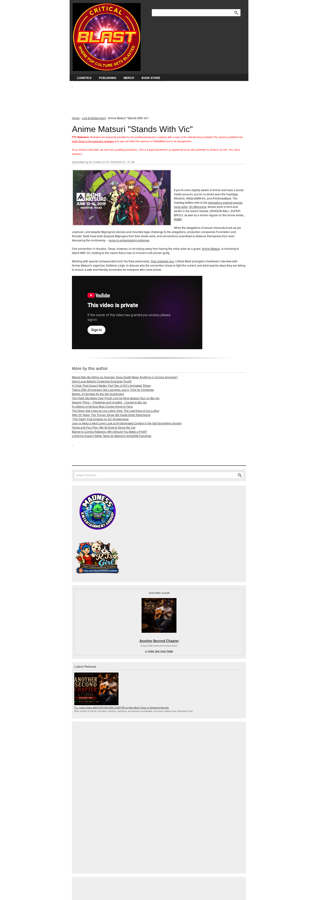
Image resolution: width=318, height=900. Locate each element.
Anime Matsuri (211, 248)
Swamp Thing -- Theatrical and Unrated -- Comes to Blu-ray (109, 402)
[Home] (107, 36)
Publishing (107, 78)
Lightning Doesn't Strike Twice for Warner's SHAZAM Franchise (111, 436)
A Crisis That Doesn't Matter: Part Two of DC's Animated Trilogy (111, 385)
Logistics (84, 78)
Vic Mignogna (197, 207)
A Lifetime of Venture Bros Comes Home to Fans (102, 406)
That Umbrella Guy (162, 261)
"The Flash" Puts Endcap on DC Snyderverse (100, 419)
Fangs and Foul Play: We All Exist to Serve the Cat (103, 427)
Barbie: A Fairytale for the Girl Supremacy (98, 394)
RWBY (178, 219)
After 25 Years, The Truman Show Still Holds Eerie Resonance (111, 415)
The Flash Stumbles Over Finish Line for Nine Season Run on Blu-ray (115, 398)
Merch (129, 78)
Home (76, 118)
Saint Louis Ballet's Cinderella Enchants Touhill (102, 381)
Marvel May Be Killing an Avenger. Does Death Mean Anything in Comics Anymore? (125, 377)
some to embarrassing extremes (129, 240)
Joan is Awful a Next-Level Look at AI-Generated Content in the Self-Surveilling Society (127, 423)
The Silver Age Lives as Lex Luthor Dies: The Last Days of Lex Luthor (115, 411)
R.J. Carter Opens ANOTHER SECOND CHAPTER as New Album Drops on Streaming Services (121, 707)
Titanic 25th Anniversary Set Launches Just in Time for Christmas (113, 390)
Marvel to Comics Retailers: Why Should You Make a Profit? (109, 431)
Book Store (151, 78)
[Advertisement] (156, 98)
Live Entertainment (94, 118)
